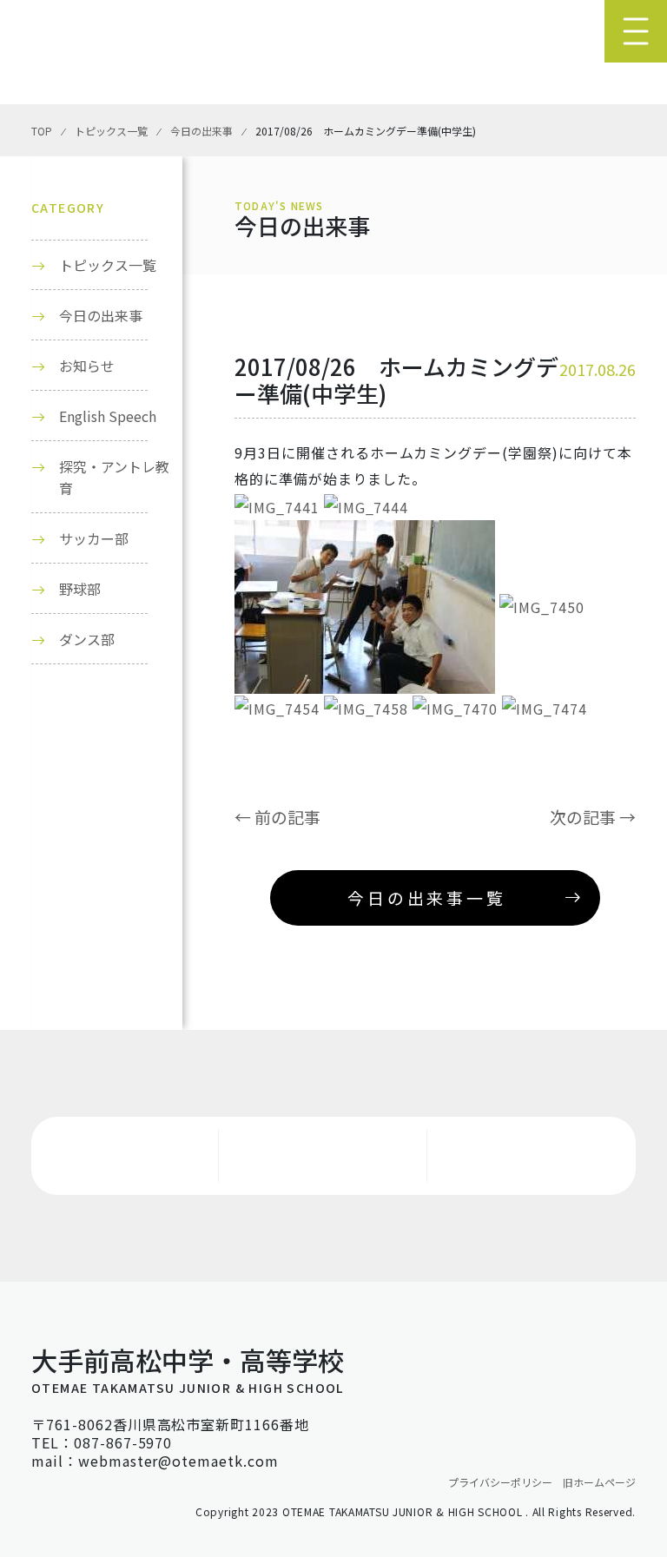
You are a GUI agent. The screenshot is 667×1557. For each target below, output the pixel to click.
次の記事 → (593, 816)
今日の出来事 (100, 315)
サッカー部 (94, 538)
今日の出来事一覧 (426, 897)
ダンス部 (87, 639)
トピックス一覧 (107, 264)
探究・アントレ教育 (114, 477)
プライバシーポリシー (500, 1482)
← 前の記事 (277, 816)
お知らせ (87, 365)
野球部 (80, 588)
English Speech (107, 416)
